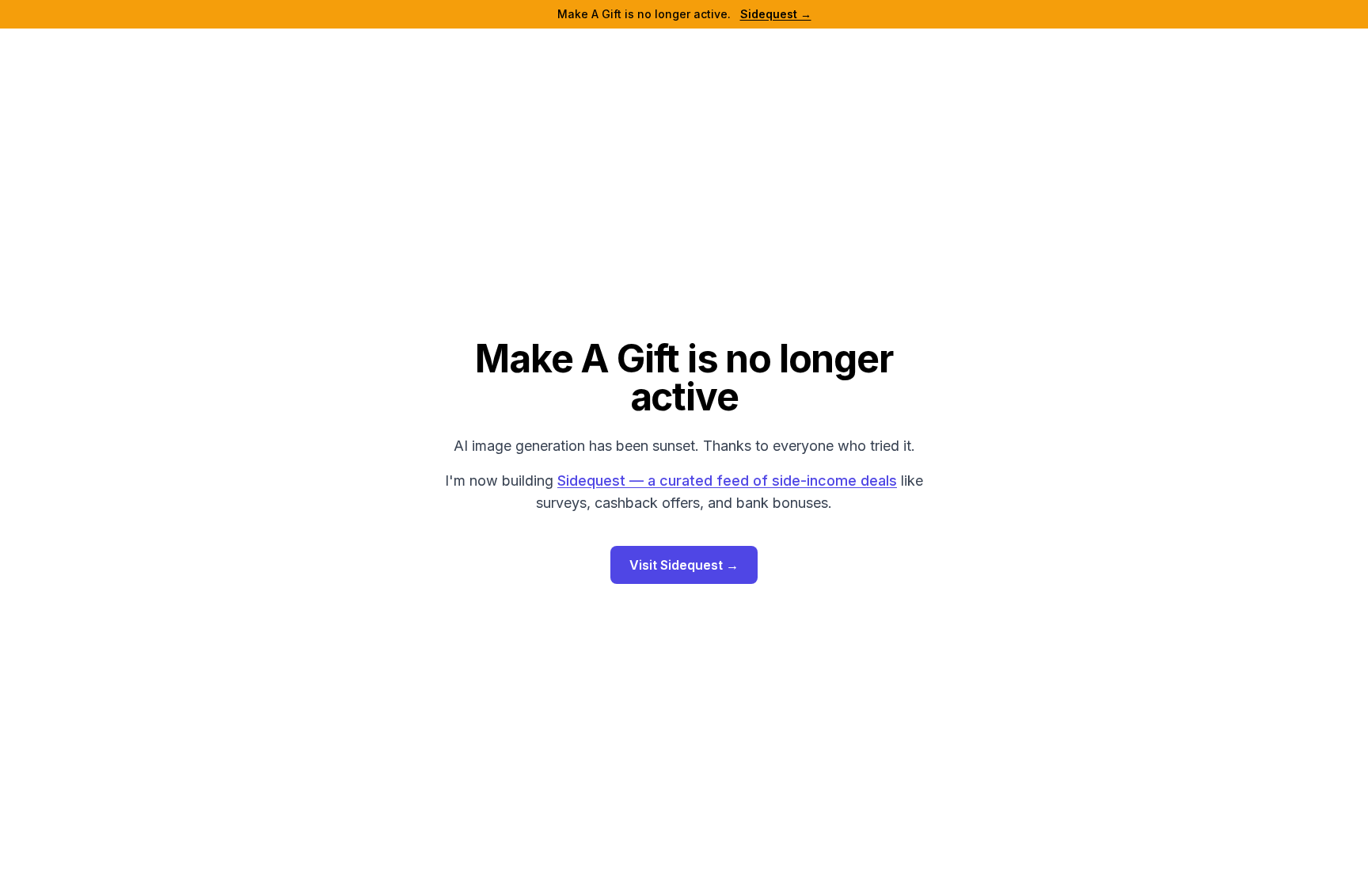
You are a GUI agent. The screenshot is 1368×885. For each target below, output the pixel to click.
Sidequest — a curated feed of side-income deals (727, 480)
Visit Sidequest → (684, 565)
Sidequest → (775, 14)
